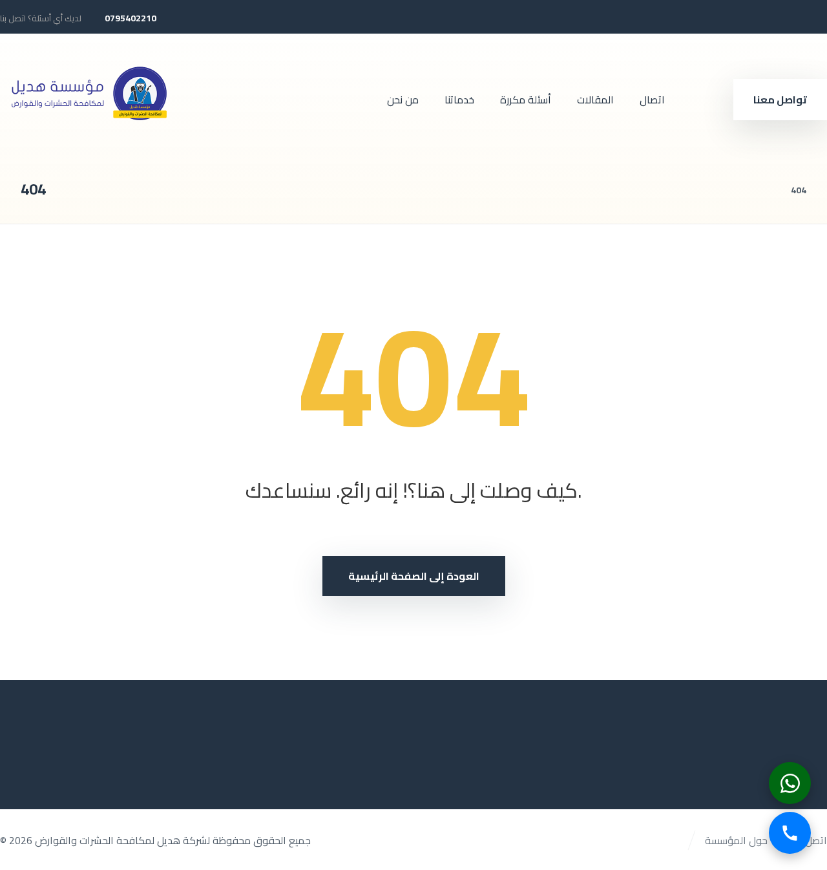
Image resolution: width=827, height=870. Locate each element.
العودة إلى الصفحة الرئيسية (413, 576)
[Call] (790, 833)
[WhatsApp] (790, 783)
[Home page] (764, 190)
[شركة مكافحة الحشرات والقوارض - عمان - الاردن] (87, 91)
